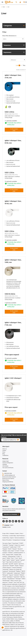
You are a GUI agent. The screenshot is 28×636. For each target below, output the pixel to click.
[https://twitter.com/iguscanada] (16, 521)
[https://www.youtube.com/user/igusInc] (13, 521)
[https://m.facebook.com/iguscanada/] (3, 521)
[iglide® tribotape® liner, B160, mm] (14, 152)
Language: (8, 525)
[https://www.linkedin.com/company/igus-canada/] (10, 521)
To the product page (14, 129)
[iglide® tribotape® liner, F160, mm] (14, 334)
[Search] (16, 2)
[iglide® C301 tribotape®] (14, 387)
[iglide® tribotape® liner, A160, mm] (14, 86)
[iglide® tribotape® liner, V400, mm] (14, 271)
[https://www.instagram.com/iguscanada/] (7, 521)
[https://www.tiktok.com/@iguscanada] (19, 521)
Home (4, 6)
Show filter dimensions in (9, 36)
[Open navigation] (2, 2)
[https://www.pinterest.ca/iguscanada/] (22, 521)
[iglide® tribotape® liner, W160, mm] (14, 212)
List (17, 65)
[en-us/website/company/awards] (5, 501)
